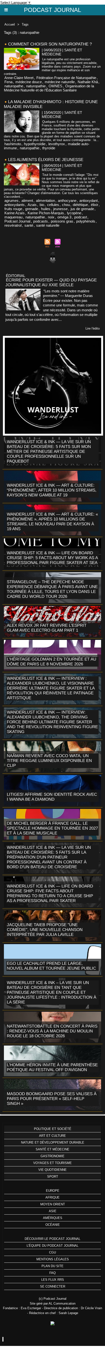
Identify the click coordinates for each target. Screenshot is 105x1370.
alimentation (45, 200)
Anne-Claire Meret (18, 78)
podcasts (40, 221)
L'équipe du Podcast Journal (52, 1245)
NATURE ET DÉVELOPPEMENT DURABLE (52, 1142)
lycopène (74, 213)
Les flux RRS (52, 1279)
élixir (94, 205)
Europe (52, 1190)
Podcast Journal (52, 10)
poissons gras (62, 221)
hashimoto (12, 144)
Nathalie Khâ (88, 82)
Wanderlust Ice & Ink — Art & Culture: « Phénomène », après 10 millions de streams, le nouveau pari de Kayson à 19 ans (52, 521)
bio (42, 205)
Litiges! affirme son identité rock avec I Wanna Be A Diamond (52, 797)
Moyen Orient (52, 1204)
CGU (52, 1252)
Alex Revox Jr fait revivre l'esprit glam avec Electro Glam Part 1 (46, 628)
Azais (32, 205)
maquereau (13, 217)
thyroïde (48, 148)
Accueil (9, 24)
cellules (53, 205)
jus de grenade (82, 209)
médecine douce (28, 82)
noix (51, 217)
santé (28, 225)
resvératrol (12, 225)
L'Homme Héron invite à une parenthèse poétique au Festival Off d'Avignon (52, 1067)
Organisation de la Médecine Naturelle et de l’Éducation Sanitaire (49, 88)
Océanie (52, 1225)
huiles (45, 209)
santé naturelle (47, 225)
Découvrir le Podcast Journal (52, 1239)
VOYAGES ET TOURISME (52, 1163)
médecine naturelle (60, 82)
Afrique (52, 1197)
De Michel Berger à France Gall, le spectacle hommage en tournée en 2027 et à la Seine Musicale (52, 828)
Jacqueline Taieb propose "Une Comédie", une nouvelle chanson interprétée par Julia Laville (45, 929)
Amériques (52, 1218)
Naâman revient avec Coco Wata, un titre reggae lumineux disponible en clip (49, 760)
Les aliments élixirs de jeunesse (45, 159)
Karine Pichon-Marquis (46, 213)
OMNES (55, 86)
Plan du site (52, 1266)
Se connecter (52, 1286)
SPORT (52, 1176)
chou (66, 205)
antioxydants (14, 205)
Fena (8, 82)
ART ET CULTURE (52, 1135)
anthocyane (67, 200)
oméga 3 (64, 217)
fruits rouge (13, 209)
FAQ (52, 1273)
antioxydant (88, 200)
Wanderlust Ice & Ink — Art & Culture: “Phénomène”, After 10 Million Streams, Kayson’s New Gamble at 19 (51, 490)
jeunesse (60, 209)
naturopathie (36, 86)
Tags (25, 24)
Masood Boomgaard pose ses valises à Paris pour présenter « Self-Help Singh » (51, 1099)
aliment (27, 200)
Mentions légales (52, 1259)
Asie (52, 1211)
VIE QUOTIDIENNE (52, 1170)
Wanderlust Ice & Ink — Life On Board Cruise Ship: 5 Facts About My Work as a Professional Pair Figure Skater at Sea (52, 558)
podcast (80, 217)
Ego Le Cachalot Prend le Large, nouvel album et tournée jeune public (51, 966)
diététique (80, 205)
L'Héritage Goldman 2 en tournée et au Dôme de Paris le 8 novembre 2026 (51, 661)
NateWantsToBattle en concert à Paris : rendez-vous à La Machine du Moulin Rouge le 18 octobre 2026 (52, 1031)
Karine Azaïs (14, 213)
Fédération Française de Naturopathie (66, 78)
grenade (31, 209)
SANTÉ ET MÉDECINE (52, 1149)
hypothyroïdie (34, 144)
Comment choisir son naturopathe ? (50, 44)
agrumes (11, 200)
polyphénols (85, 221)
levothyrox (56, 144)
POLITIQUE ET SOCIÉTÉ (52, 1129)
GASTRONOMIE (52, 1156)
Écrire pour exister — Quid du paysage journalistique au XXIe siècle (51, 282)
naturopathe (13, 86)
